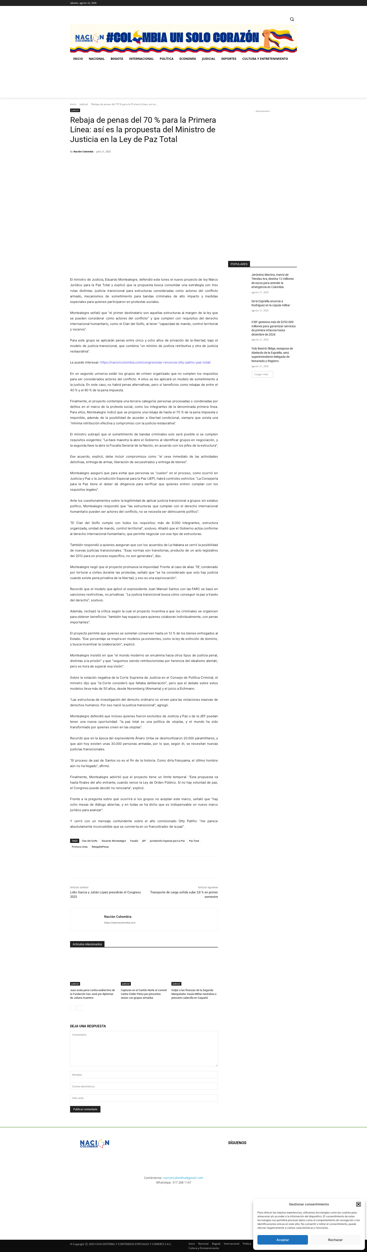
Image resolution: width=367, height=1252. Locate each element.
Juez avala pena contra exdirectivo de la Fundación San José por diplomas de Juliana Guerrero (92, 994)
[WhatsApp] (129, 162)
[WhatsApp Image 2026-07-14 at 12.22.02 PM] (268, 81)
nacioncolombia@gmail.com (183, 1178)
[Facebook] (276, 3)
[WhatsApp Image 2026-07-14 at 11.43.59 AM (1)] (153, 81)
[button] (358, 1204)
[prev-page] (72, 1008)
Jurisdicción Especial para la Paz (167, 840)
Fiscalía (134, 840)
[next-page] (79, 1008)
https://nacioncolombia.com (120, 922)
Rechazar (335, 1240)
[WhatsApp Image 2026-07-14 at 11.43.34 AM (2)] (213, 1208)
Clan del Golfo (89, 840)
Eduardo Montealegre (114, 840)
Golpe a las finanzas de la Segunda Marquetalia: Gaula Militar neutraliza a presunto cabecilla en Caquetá (193, 994)
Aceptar (283, 1240)
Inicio (73, 104)
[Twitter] (294, 3)
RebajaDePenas (100, 846)
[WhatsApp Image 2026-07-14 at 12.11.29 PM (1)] (95, 1208)
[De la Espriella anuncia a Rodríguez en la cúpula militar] (238, 306)
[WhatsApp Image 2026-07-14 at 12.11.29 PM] (95, 81)
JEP (144, 840)
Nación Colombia (83, 151)
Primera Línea (80, 846)
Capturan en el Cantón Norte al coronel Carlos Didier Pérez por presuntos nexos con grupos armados (144, 994)
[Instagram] (282, 3)
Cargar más (261, 374)
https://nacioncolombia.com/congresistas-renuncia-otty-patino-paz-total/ (155, 362)
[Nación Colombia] (87, 919)
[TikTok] (288, 3)
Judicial (84, 104)
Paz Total (194, 840)
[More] (138, 162)
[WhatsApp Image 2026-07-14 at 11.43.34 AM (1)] (210, 81)
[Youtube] (274, 1156)
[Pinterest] (119, 162)
